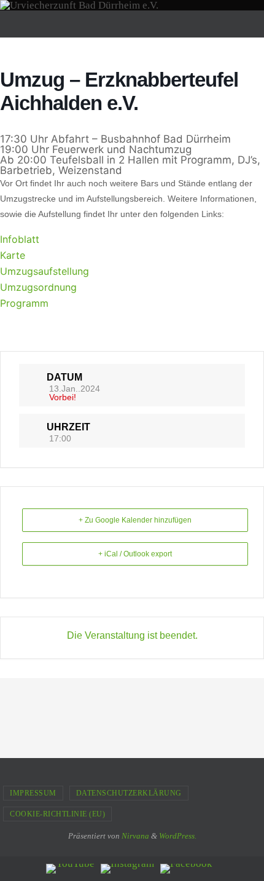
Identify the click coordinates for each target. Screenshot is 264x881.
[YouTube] (70, 869)
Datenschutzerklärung (129, 793)
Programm (24, 303)
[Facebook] (186, 869)
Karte (12, 255)
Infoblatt (19, 239)
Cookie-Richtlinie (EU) (57, 814)
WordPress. (177, 835)
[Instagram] (127, 869)
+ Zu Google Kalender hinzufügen (135, 520)
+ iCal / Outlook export (135, 554)
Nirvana (135, 835)
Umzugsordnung (38, 287)
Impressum (33, 793)
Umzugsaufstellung (44, 271)
